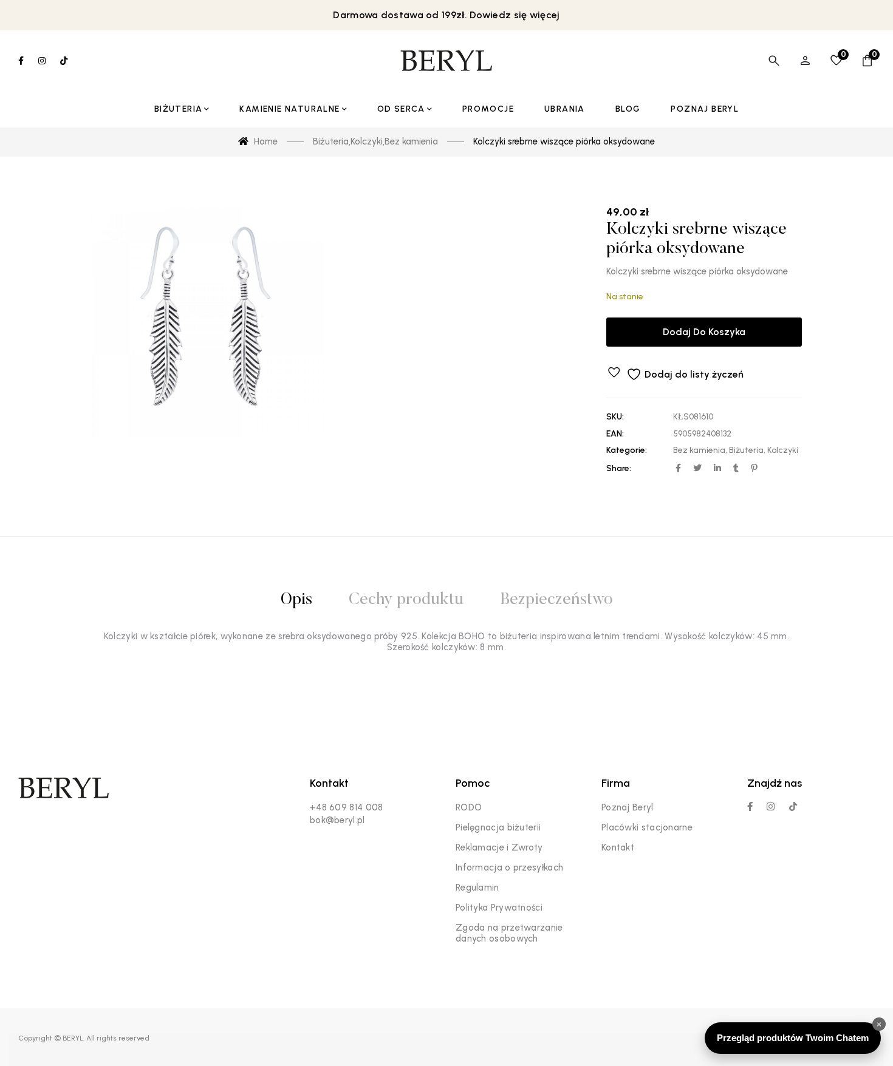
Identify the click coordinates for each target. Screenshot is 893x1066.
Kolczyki (782, 450)
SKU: (615, 417)
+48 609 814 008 (346, 807)
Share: (618, 468)
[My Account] (805, 60)
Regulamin (477, 887)
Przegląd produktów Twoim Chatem (793, 1038)
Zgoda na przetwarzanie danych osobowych (509, 933)
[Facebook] (750, 806)
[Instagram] (771, 806)
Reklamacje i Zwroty (499, 847)
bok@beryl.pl (337, 820)
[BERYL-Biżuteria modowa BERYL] (446, 61)
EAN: (615, 434)
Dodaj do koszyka (704, 332)
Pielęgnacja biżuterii (498, 827)
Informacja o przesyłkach (509, 867)
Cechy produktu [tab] (406, 600)
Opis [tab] (296, 600)
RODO (469, 807)
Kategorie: (626, 450)
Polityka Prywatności (499, 907)
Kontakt (617, 847)
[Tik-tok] (793, 806)
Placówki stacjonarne (647, 827)
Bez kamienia (699, 450)
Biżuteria (746, 450)
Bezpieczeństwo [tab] (556, 600)
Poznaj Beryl (627, 807)
